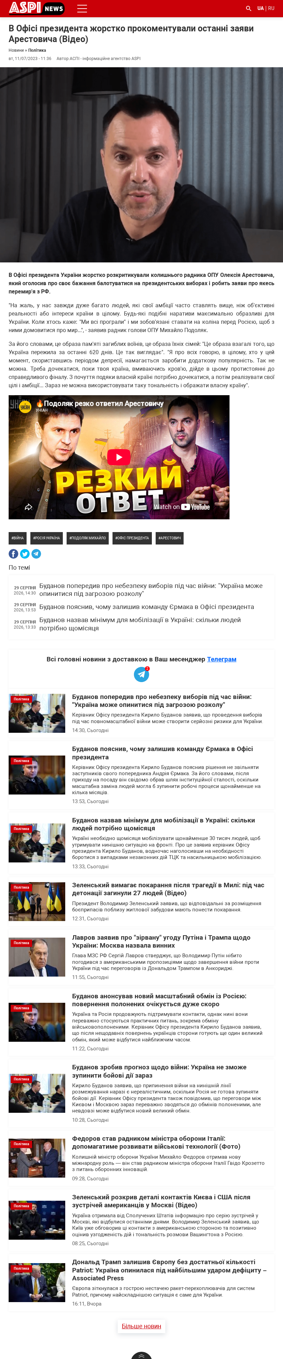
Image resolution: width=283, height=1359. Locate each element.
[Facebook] (13, 554)
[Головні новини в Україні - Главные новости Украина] (37, 8)
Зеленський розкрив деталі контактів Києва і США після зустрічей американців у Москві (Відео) (161, 1201)
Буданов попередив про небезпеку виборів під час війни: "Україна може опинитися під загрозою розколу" (162, 701)
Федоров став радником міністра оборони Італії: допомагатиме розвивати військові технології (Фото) (156, 1142)
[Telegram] (36, 554)
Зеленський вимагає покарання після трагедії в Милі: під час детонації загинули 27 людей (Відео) (168, 889)
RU (271, 8)
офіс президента (133, 538)
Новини (16, 50)
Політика (37, 50)
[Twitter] (25, 554)
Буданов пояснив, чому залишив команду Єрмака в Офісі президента (146, 607)
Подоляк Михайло (88, 538)
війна (18, 538)
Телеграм (221, 659)
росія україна (47, 538)
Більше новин (141, 1326)
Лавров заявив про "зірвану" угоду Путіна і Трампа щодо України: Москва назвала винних (161, 941)
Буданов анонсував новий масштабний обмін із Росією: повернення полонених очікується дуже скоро (159, 1000)
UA (260, 8)
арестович (170, 538)
